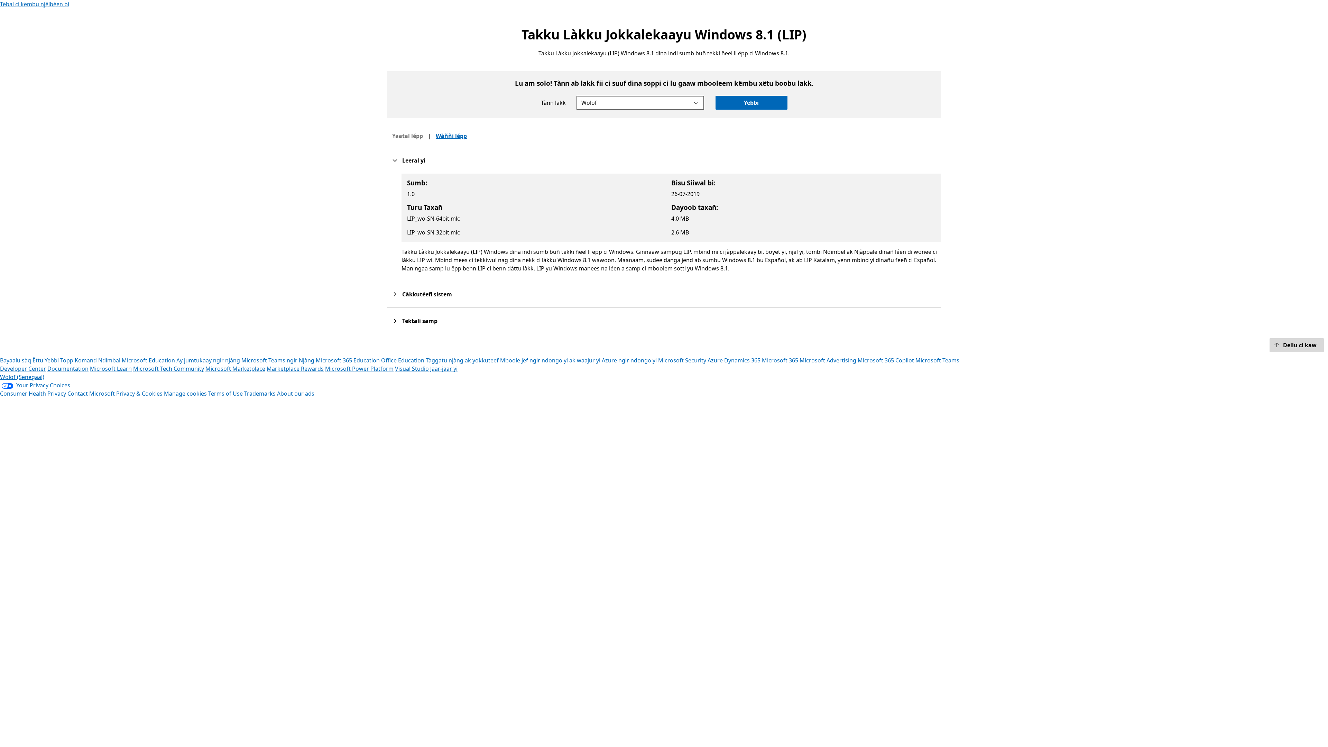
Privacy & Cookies (139, 393)
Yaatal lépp (407, 136)
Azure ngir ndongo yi (629, 360)
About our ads (295, 393)
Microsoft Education (148, 360)
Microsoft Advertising (828, 360)
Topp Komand (78, 360)
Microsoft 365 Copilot (886, 360)
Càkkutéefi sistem (427, 294)
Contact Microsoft (91, 393)
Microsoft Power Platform (359, 368)
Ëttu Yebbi (46, 360)
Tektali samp (419, 321)
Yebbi (751, 103)
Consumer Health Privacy (33, 393)
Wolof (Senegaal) (22, 377)
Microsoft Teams (937, 360)
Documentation (68, 368)
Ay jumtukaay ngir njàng (208, 360)
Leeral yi (413, 160)
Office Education (402, 360)
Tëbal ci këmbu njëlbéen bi (34, 4)
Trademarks (260, 393)
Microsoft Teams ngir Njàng (277, 360)
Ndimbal (109, 360)
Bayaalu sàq (15, 360)
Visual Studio (412, 368)
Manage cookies (185, 393)
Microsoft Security (682, 360)
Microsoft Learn (111, 368)
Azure (715, 360)
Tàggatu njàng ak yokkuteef (462, 360)
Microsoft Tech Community (168, 368)
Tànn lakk (553, 103)
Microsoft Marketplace (235, 368)
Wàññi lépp (451, 136)
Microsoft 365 (780, 360)
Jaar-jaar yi (444, 368)
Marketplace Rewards (295, 368)
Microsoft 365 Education (348, 360)
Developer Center (23, 368)
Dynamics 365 (742, 360)
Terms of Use (225, 393)
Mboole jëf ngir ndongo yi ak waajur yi (550, 360)
